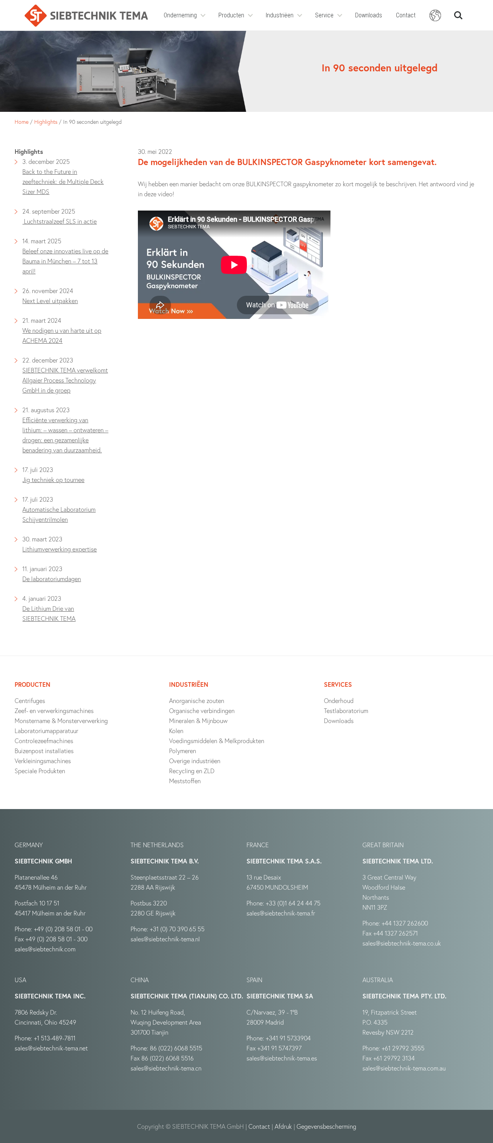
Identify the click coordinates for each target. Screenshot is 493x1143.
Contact (406, 15)
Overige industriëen (194, 761)
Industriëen (279, 15)
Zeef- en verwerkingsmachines (54, 710)
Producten (231, 15)
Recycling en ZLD (192, 771)
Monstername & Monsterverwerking (61, 720)
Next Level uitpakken (50, 301)
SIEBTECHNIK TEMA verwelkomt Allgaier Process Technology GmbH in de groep (65, 380)
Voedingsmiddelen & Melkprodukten (216, 741)
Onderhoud (339, 700)
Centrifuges (30, 700)
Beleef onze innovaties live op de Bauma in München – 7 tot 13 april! (65, 261)
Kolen (176, 731)
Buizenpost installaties (44, 751)
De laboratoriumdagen (51, 579)
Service (324, 15)
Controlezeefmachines (44, 741)
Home (22, 121)
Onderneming (180, 15)
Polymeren (182, 751)
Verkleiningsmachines (43, 761)
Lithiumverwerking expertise (59, 549)
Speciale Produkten (40, 771)
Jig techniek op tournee (53, 479)
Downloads (368, 15)
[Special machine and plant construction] (86, 16)
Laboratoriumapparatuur (46, 731)
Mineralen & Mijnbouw (198, 720)
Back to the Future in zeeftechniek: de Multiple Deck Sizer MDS (63, 181)
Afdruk (283, 1126)
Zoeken (458, 12)
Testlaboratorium (346, 710)
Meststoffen (185, 781)
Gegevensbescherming (326, 1126)
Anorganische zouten (196, 700)
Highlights (45, 121)
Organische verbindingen (202, 710)
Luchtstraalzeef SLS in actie (59, 221)
